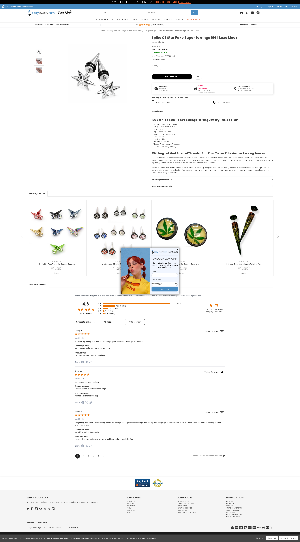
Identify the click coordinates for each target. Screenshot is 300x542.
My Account (231, 512)
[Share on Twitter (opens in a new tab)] (86, 362)
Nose (143, 19)
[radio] (150, 303)
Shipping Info (182, 506)
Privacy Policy (183, 502)
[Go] (194, 12)
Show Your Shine (233, 516)
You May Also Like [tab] (37, 193)
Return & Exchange (184, 508)
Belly (179, 19)
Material (121, 19)
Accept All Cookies (288, 538)
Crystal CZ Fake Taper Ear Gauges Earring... (57, 264)
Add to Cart (183, 234)
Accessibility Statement (186, 512)
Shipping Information (162, 180)
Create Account (233, 510)
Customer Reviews (38, 284)
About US (131, 502)
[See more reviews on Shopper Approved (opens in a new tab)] (90, 362)
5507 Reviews (88, 313)
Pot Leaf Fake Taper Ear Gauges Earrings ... (181, 264)
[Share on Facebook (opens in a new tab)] (82, 362)
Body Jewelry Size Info (162, 186)
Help (129, 508)
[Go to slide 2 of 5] (277, 236)
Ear (134, 19)
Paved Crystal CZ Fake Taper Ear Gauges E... (119, 264)
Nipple (167, 19)
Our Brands (132, 504)
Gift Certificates (281, 6)
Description (157, 111)
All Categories (104, 19)
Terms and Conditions (186, 504)
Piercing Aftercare (234, 508)
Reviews (230, 502)
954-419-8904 (224, 102)
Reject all (272, 538)
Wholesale (132, 506)
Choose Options (58, 234)
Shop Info (293, 6)
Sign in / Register (266, 6)
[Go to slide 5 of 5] (22, 236)
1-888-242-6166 (163, 102)
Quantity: (155, 66)
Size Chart (231, 504)
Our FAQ (230, 506)
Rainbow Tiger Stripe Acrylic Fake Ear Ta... (244, 264)
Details (30, 7)
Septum (156, 19)
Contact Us (182, 510)
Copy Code (185, 2)
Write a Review (135, 322)
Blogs (130, 512)
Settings (259, 538)
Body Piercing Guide (234, 514)
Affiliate (131, 510)
